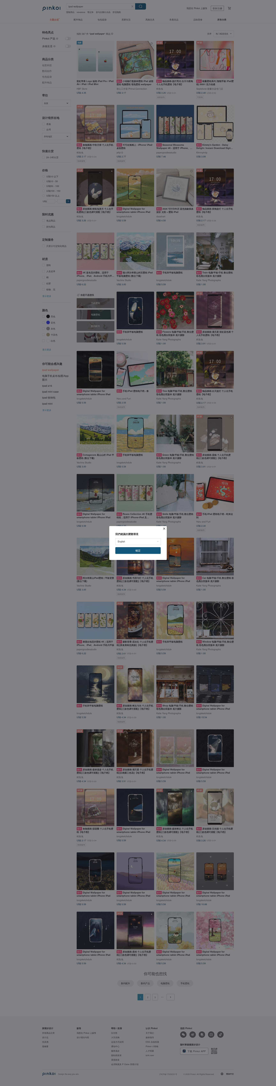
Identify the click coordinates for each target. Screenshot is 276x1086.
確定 (138, 550)
